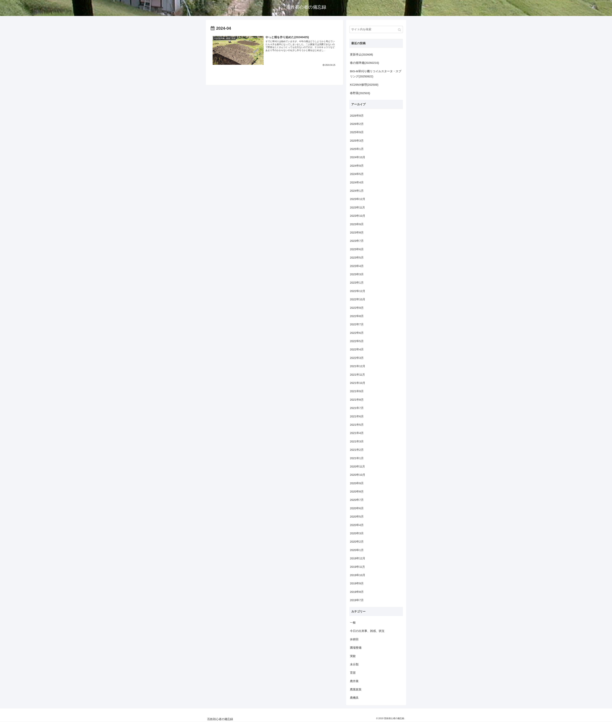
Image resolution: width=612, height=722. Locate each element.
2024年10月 (357, 157)
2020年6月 (357, 508)
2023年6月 (357, 249)
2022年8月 (357, 316)
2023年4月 (357, 266)
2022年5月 (357, 341)
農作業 (354, 681)
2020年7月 (357, 499)
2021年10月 (357, 383)
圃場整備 (355, 647)
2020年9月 (357, 483)
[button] (400, 30)
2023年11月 (357, 207)
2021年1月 (357, 458)
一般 (353, 622)
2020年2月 (357, 541)
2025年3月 (357, 140)
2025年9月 (357, 132)
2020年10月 (357, 474)
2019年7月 (357, 600)
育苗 (353, 672)
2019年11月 (357, 566)
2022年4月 (357, 349)
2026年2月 (357, 124)
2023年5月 (357, 257)
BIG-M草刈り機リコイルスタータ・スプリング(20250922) (375, 74)
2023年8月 (357, 232)
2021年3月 (357, 441)
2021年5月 (357, 424)
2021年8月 (357, 399)
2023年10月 (357, 215)
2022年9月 (357, 307)
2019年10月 (357, 575)
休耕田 (354, 639)
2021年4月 (357, 433)
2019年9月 (357, 583)
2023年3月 (357, 274)
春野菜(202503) (360, 93)
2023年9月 (357, 224)
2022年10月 (357, 299)
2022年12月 (357, 291)
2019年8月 (357, 591)
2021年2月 (357, 449)
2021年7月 (357, 408)
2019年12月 (357, 558)
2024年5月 (357, 174)
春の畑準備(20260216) (364, 62)
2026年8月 (357, 115)
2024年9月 (357, 165)
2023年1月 (357, 282)
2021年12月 (357, 366)
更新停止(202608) (361, 54)
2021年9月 (357, 391)
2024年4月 (357, 182)
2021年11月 (357, 374)
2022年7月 (357, 324)
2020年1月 (357, 550)
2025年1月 (357, 149)
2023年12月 (357, 199)
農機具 (354, 697)
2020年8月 (357, 491)
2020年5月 (357, 516)
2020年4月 (357, 525)
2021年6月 (357, 416)
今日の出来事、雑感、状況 (367, 631)
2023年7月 (357, 240)
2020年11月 (357, 466)
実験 (353, 656)
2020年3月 (357, 533)
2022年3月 (357, 357)
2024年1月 (357, 190)
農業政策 (355, 689)
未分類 (354, 664)
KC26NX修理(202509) (364, 84)
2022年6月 (357, 332)
